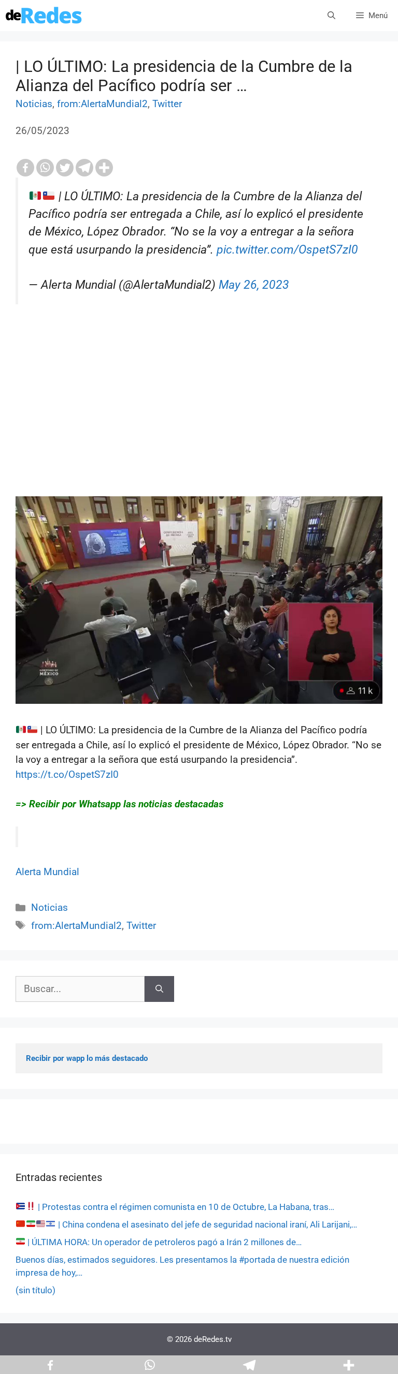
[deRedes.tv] (44, 15)
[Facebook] (25, 167)
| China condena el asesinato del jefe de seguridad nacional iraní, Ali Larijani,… (206, 1224)
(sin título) (35, 1290)
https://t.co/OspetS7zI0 (67, 774)
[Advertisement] (199, 423)
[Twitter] (65, 167)
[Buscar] (159, 989)
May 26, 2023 (254, 285)
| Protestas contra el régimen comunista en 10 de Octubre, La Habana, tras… (185, 1207)
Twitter (167, 104)
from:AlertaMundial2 (102, 104)
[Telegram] (84, 167)
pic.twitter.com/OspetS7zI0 (287, 250)
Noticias (34, 104)
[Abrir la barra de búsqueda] (331, 15)
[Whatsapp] (45, 167)
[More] (104, 167)
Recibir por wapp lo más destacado (87, 1058)
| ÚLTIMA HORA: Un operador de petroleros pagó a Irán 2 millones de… (163, 1242)
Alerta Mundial (47, 872)
